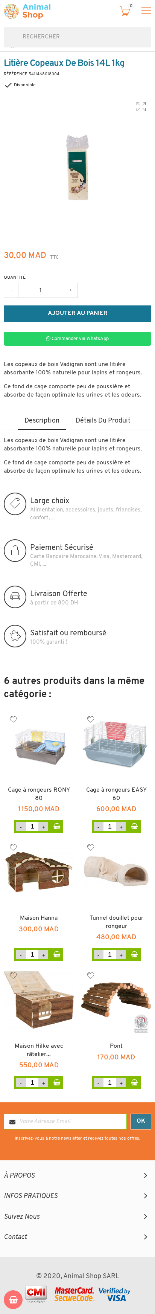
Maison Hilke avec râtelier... (39, 1050)
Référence (15, 74)
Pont (116, 1046)
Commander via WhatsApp (79, 338)
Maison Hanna (39, 918)
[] (7, 43)
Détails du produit (103, 421)
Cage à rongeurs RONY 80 (39, 794)
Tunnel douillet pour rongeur (116, 922)
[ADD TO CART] (56, 826)
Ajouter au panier (78, 313)
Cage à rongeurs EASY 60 (116, 794)
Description (41, 421)
